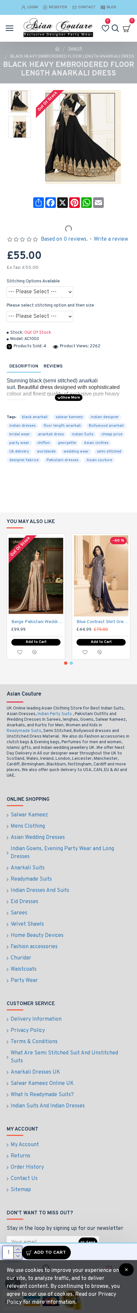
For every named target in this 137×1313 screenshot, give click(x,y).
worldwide (46, 451)
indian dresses (22, 425)
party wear (19, 443)
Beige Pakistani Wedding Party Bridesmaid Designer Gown (37, 622)
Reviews (53, 366)
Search (75, 48)
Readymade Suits (24, 731)
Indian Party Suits (55, 714)
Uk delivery (19, 451)
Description (23, 366)
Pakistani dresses (62, 460)
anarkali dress (51, 434)
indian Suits (82, 434)
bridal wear (19, 434)
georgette (67, 443)
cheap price (111, 434)
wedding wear (76, 451)
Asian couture (99, 460)
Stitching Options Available (33, 281)
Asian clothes (96, 443)
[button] (66, 663)
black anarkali (35, 417)
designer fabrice (24, 460)
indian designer (105, 417)
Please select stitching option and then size (50, 305)
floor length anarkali (62, 425)
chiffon (43, 443)
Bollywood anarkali (106, 425)
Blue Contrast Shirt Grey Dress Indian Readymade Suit (102, 622)
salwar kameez (69, 417)
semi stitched (109, 451)
